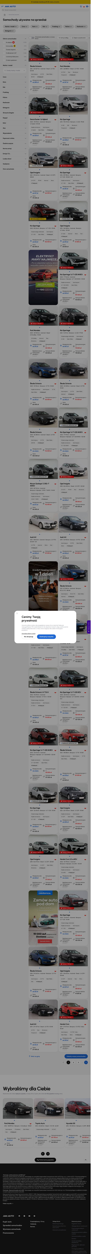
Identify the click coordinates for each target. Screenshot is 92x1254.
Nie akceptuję (28, 636)
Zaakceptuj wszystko (46, 636)
